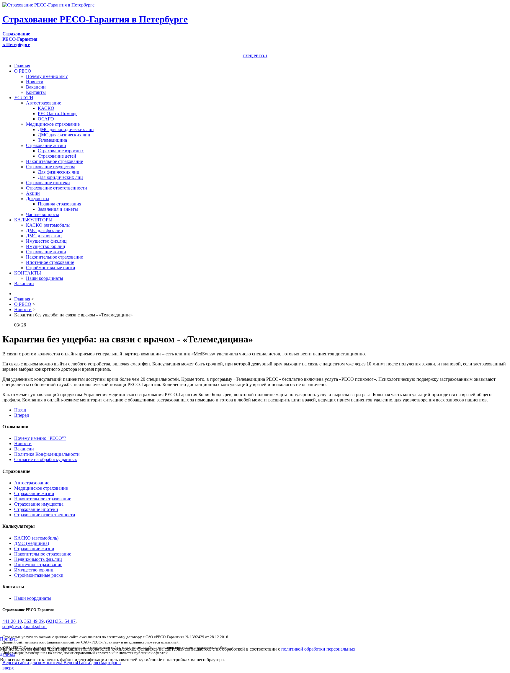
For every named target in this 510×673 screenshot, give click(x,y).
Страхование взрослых (61, 150)
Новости (34, 81)
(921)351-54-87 (61, 621)
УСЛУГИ (23, 97)
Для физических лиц (58, 171)
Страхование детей (57, 156)
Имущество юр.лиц (45, 246)
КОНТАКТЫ (27, 272)
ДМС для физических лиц (64, 134)
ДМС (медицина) (31, 543)
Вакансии (36, 86)
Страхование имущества (50, 166)
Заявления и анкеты (58, 209)
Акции (33, 193)
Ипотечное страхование (50, 262)
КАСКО (46, 108)
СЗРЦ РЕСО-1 (255, 56)
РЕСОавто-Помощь (57, 113)
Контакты (36, 92)
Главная (22, 65)
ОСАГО (46, 118)
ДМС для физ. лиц (44, 230)
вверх (8, 667)
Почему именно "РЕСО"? (40, 438)
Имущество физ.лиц (46, 241)
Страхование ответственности (56, 187)
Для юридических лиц (60, 177)
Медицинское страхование (53, 124)
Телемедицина (52, 140)
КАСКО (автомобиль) (48, 225)
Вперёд (21, 415)
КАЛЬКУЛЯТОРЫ (33, 219)
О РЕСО (22, 70)
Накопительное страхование (54, 161)
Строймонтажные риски (50, 267)
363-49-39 (34, 621)
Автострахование (43, 102)
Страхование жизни (46, 145)
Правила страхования (59, 203)
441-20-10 (12, 621)
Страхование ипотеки (48, 182)
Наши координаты (44, 278)
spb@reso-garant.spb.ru (24, 626)
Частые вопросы (42, 214)
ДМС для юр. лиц (44, 235)
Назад (20, 409)
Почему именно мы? (47, 76)
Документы (37, 198)
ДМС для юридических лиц (66, 129)
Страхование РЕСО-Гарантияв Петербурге (19, 39)
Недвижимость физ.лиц (38, 559)
